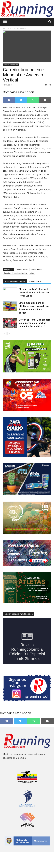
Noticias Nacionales (18, 28)
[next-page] (9, 333)
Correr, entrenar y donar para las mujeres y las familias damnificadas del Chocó (34, 323)
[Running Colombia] (27, 9)
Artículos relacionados (15, 282)
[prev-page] (4, 333)
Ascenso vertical (22, 270)
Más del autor (35, 282)
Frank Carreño (36, 270)
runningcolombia (20, 273)
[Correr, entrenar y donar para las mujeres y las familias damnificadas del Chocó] (10, 323)
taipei (32, 273)
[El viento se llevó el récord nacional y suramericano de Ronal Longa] (10, 292)
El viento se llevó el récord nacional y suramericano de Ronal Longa (34, 292)
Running (7, 273)
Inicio (5, 28)
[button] (5, 22)
